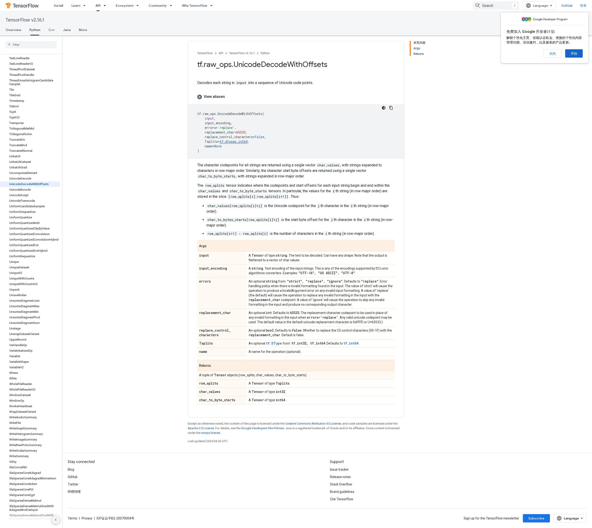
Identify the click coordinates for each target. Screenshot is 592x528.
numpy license (210, 433)
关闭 (552, 54)
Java (67, 30)
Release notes (340, 477)
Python (34, 30)
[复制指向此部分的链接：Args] (211, 246)
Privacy (87, 518)
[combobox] (496, 5)
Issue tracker (339, 469)
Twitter (73, 484)
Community (158, 5)
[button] (296, 96)
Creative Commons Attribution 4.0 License (313, 423)
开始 (574, 53)
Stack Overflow (341, 484)
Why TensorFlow (194, 5)
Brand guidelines (342, 492)
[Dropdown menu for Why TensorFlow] (212, 5)
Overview (13, 30)
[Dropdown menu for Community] (172, 5)
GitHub (567, 5)
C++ (52, 30)
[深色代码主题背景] (383, 108)
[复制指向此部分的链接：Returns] (215, 366)
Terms (72, 518)
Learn (75, 5)
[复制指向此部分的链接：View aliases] (229, 96)
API (98, 5)
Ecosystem (124, 5)
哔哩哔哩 (74, 492)
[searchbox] (31, 44)
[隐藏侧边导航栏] (55, 519)
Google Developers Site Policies (262, 428)
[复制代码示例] (391, 108)
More (83, 30)
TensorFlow (205, 53)
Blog (71, 469)
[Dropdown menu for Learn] (85, 5)
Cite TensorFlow (341, 499)
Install (58, 5)
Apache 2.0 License (201, 428)
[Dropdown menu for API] (106, 5)
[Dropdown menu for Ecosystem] (139, 5)
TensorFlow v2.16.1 (25, 20)
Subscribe (536, 518)
